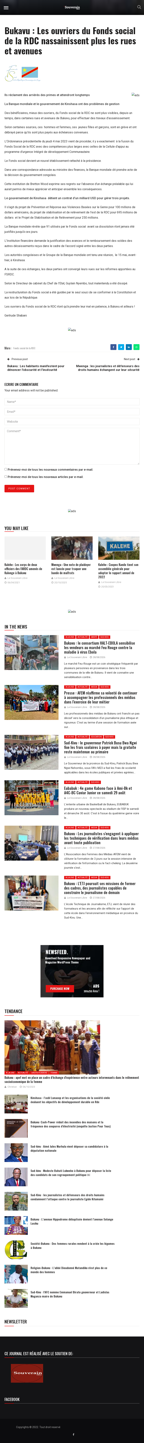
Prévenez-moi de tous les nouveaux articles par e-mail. (45, 477)
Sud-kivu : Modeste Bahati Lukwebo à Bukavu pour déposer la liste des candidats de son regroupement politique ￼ (71, 1173)
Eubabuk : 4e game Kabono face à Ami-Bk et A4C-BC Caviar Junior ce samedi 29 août (98, 790)
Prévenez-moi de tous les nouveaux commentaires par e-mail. (50, 469)
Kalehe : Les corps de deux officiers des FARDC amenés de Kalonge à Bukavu (23, 568)
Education (96, 737)
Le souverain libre (17, 578)
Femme (54, 1073)
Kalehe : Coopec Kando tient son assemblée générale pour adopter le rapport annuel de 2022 (118, 570)
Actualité (83, 637)
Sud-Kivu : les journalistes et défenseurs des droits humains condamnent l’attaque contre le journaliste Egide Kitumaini (67, 1197)
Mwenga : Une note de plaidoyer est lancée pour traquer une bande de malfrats (71, 568)
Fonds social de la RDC (24, 348)
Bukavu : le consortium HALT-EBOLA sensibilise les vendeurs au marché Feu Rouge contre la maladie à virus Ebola (99, 647)
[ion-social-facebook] (73, 1434)
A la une (70, 637)
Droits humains (39, 1073)
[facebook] (113, 347)
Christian (12, 1086)
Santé (94, 637)
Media (94, 687)
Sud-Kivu (104, 637)
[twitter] (121, 347)
